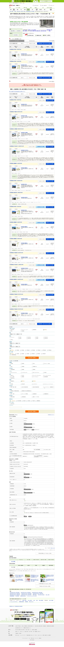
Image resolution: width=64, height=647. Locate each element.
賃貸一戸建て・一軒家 (24, 629)
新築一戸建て (25, 600)
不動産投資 (36, 631)
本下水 (23, 375)
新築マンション (17, 631)
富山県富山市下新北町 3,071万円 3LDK (16, 294)
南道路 (23, 369)
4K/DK (37, 338)
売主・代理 (12, 393)
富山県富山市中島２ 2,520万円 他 (15, 61)
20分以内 (44, 353)
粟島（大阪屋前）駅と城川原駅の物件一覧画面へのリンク (17, 91)
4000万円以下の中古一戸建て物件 (15, 594)
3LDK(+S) (29, 338)
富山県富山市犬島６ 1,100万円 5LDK (16, 180)
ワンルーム (12, 337)
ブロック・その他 (47, 363)
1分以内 (18, 353)
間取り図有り (13, 396)
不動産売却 (17, 633)
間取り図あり (35, 594)
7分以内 (28, 353)
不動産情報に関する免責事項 (18, 606)
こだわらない (13, 400)
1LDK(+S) (29, 337)
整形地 (34, 369)
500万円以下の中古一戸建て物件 (26, 592)
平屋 (11, 366)
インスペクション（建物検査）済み (49, 387)
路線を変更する (13, 30)
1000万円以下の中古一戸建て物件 (37, 592)
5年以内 (23, 350)
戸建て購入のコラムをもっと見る (45, 583)
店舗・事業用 (41, 600)
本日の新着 (19, 400)
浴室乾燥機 (46, 376)
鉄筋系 (12, 363)
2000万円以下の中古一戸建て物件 (26, 593)
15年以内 (33, 350)
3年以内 (18, 350)
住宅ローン (39, 631)
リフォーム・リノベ (25, 329)
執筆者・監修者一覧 (45, 635)
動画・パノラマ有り (36, 396)
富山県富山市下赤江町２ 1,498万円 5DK (16, 264)
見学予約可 (12, 329)
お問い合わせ (32, 638)
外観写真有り (24, 396)
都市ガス (12, 375)
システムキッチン (24, 372)
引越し (18, 635)
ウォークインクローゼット (37, 375)
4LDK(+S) (46, 338)
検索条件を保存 (39, 35)
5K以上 (12, 339)
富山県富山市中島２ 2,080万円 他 (15, 49)
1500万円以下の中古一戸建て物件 (15, 593)
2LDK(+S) (46, 337)
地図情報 (49, 635)
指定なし (12, 350)
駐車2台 (45, 329)
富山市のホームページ (51, 414)
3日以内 (29, 400)
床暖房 (23, 376)
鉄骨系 (23, 363)
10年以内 (28, 350)
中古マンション (22, 631)
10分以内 (33, 353)
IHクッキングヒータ (36, 372)
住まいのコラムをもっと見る (45, 586)
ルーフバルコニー (35, 376)
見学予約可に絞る (30, 35)
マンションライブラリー (14, 601)
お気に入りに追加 (32, 43)
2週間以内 (38, 400)
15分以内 (38, 353)
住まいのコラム (40, 635)
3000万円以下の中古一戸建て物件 (38, 593)
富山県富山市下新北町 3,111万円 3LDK (16, 252)
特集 (16, 635)
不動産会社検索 (21, 601)
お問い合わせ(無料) (50, 49)
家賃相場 (26, 601)
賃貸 (37, 600)
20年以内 (39, 350)
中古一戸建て (30, 600)
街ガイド (36, 635)
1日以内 (24, 400)
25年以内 (44, 350)
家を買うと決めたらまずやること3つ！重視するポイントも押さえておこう (19, 576)
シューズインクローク (47, 375)
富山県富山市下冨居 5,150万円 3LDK (16, 111)
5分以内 (23, 353)
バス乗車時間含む (13, 354)
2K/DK (37, 337)
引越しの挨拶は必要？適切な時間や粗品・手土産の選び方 (50, 580)
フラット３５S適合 (25, 393)
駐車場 (33, 629)
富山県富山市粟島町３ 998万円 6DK (16, 238)
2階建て (23, 366)
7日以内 (33, 400)
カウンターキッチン (14, 372)
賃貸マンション (30, 629)
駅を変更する (19, 30)
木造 (33, 363)
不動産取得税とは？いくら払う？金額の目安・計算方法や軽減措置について (34, 576)
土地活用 (20, 633)
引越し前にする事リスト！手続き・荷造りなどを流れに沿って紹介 (34, 580)
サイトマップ (36, 638)
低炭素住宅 (34, 393)
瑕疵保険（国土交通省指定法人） (27, 390)
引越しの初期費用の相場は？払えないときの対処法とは (19, 580)
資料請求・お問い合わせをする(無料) (44, 43)
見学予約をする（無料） (41, 61)
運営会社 (40, 638)
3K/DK (20, 338)
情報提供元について (12, 606)
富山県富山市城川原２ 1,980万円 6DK (16, 192)
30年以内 (49, 350)
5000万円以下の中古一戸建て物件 (26, 594)
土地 (34, 600)
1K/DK (20, 337)
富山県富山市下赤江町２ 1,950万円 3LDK (17, 146)
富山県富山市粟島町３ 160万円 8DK (16, 163)
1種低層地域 (13, 369)
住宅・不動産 (51, 600)
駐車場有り (34, 329)
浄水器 (45, 372)
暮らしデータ (31, 601)
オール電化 (12, 376)
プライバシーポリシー (25, 638)
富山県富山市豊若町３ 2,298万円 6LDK (16, 279)
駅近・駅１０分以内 (41, 594)
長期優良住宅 (46, 393)
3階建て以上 (35, 366)
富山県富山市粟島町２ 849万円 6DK (16, 222)
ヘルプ (29, 638)
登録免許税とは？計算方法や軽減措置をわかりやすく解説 (50, 576)
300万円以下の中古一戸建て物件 (14, 592)
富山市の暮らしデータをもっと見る (45, 553)
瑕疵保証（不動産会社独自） (15, 390)
